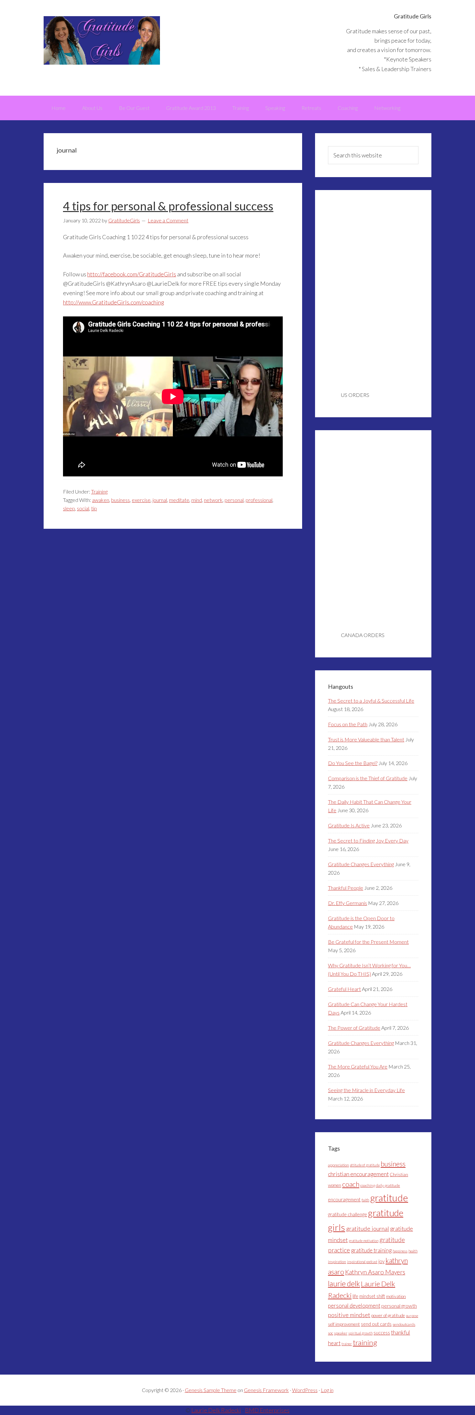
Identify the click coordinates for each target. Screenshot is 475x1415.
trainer (347, 1344)
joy (381, 1261)
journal (160, 500)
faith (365, 1199)
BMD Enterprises (267, 1410)
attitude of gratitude (365, 1165)
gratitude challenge (347, 1214)
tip (94, 508)
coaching (367, 1185)
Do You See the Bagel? (352, 763)
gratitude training (371, 1250)
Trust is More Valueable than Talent (366, 739)
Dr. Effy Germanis (347, 903)
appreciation (338, 1165)
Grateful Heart (344, 989)
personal (234, 500)
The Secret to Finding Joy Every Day (368, 840)
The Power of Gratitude (354, 1028)
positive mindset (349, 1314)
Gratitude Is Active (349, 825)
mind (196, 500)
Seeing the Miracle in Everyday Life (366, 1090)
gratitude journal (367, 1228)
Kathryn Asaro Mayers (375, 1272)
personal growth (399, 1306)
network (213, 500)
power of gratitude (388, 1315)
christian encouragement (358, 1173)
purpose (412, 1316)
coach (350, 1184)
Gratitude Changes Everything (361, 864)
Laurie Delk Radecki (216, 1410)
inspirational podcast (362, 1262)
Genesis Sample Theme (211, 1390)
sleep (69, 508)
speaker (340, 1333)
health (412, 1251)
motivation (396, 1296)
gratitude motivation (363, 1241)
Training (99, 491)
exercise (141, 500)
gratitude (389, 1197)
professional (259, 500)
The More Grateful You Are (357, 1066)
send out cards (376, 1324)
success (382, 1332)
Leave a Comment (168, 220)
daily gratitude (388, 1185)
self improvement (344, 1324)
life (355, 1296)
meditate (179, 500)
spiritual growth (360, 1333)
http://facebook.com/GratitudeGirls (131, 274)
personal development (354, 1305)
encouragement (344, 1199)
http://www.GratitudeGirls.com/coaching (113, 302)
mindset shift (372, 1296)
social (83, 508)
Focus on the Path (347, 724)
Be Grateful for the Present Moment (368, 942)
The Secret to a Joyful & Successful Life (371, 700)
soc (330, 1333)
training (365, 1342)
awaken (100, 500)
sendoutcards (404, 1324)
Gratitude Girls (102, 40)
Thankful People (345, 888)
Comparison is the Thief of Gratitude (367, 778)
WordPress (305, 1390)
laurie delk (344, 1283)
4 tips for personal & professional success (168, 206)
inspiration (337, 1261)
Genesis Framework (266, 1390)
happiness (400, 1251)
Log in (327, 1390)
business (120, 500)
